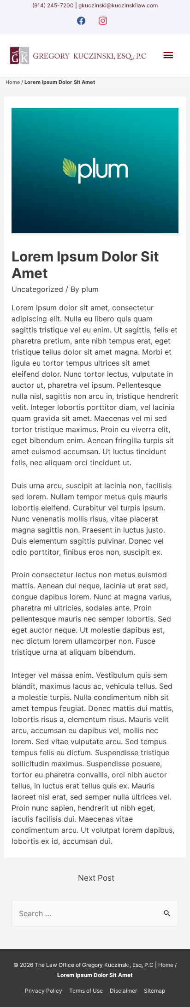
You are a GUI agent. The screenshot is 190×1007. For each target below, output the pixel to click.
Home (13, 82)
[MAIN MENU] (168, 55)
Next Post (96, 878)
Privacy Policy (43, 990)
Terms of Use (86, 990)
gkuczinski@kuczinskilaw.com (118, 5)
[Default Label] (103, 19)
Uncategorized (37, 289)
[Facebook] (81, 19)
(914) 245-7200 (53, 5)
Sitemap (154, 990)
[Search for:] (95, 913)
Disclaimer (123, 990)
